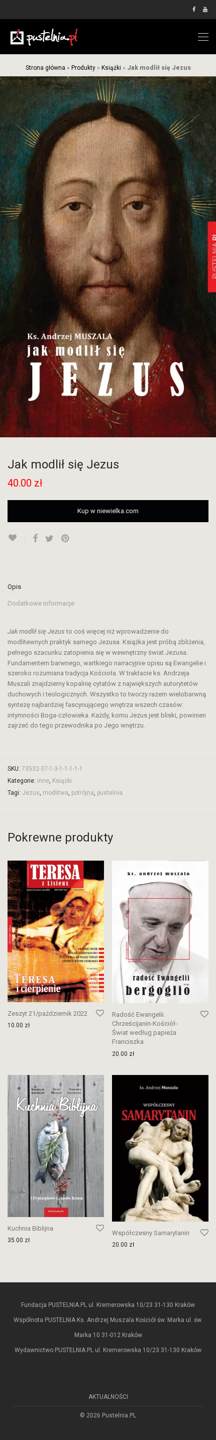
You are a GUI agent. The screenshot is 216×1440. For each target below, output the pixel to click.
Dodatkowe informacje (41, 603)
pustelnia (110, 792)
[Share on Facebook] (35, 539)
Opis (14, 586)
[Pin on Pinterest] (65, 539)
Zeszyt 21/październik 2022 (47, 1013)
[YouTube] (205, 9)
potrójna (82, 792)
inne (43, 780)
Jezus (31, 792)
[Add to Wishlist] (16, 538)
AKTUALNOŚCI (108, 1396)
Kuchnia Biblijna (30, 1228)
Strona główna (45, 67)
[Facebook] (193, 9)
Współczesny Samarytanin (150, 1233)
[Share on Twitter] (49, 539)
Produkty (83, 67)
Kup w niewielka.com (108, 511)
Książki (111, 67)
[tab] (108, 587)
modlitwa (55, 792)
